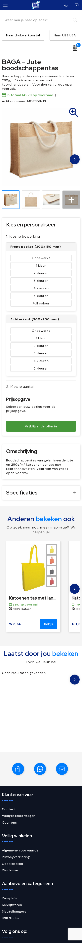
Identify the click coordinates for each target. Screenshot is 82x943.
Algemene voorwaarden (21, 850)
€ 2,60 (15, 624)
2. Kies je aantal (20, 386)
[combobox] (36, 20)
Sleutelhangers (14, 911)
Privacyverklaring (16, 857)
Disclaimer (10, 870)
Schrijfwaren (12, 905)
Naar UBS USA (65, 35)
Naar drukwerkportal (23, 35)
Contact (9, 809)
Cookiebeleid (12, 864)
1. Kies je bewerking (23, 236)
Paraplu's (9, 898)
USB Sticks (10, 918)
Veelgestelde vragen (18, 816)
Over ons (9, 822)
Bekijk (48, 624)
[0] (74, 48)
